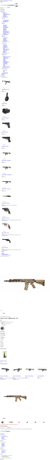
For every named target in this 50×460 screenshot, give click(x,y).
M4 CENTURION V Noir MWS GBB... (7, 174)
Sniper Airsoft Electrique (6, 20)
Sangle (4, 64)
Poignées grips (5, 51)
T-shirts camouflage (5, 62)
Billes (4, 70)
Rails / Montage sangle (5, 49)
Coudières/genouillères (5, 57)
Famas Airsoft (4, 26)
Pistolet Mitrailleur (5, 40)
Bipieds (4, 48)
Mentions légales (4, 452)
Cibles (4, 71)
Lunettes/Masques (5, 61)
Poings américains (5, 16)
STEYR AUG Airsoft (5, 27)
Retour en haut (2, 459)
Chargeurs (3, 445)
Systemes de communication (6, 66)
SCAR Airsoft (5, 28)
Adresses (3, 438)
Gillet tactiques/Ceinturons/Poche (7, 56)
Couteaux (4, 13)
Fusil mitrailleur (5, 25)
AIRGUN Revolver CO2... (5, 247)
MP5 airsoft (4, 33)
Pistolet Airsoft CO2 (5, 37)
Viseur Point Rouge (5, 46)
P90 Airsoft (4, 30)
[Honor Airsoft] (9, 6)
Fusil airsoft (3, 443)
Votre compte (2, 433)
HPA (2, 446)
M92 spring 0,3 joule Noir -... (5, 146)
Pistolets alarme (5, 15)
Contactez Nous (3, 451)
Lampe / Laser (5, 44)
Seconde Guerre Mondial (6, 31)
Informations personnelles (5, 436)
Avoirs (2, 437)
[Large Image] (5, 432)
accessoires (3, 444)
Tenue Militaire (5, 63)
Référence (1, 331)
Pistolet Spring (5, 38)
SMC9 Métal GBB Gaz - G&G (5, 89)
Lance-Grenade (5, 50)
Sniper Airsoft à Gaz (5, 21)
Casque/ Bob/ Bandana (6, 58)
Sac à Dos (4, 65)
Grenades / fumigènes (5, 72)
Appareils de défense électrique (6, 14)
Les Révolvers (5, 39)
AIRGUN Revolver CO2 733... (5, 232)
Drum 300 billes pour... (4, 103)
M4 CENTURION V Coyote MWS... (6, 160)
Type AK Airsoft (5, 29)
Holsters (4, 59)
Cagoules (4, 60)
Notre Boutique (3, 450)
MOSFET (4, 52)
